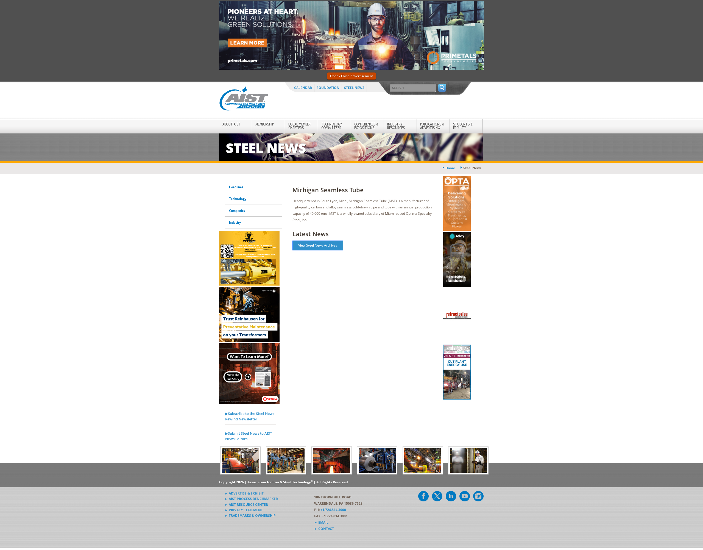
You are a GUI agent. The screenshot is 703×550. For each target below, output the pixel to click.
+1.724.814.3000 (333, 509)
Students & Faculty (463, 126)
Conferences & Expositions (366, 126)
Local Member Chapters (299, 126)
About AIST (231, 124)
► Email (321, 522)
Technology (237, 199)
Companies (237, 210)
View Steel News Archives (317, 245)
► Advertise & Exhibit (244, 493)
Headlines (236, 187)
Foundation (328, 87)
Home (450, 168)
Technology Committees (331, 126)
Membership (264, 124)
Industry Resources (396, 126)
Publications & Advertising (432, 126)
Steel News (354, 87)
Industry (235, 222)
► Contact (324, 528)
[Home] (244, 99)
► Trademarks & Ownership (250, 515)
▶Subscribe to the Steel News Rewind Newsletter (249, 416)
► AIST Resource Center (246, 504)
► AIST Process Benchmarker (251, 498)
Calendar (303, 87)
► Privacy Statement (244, 510)
